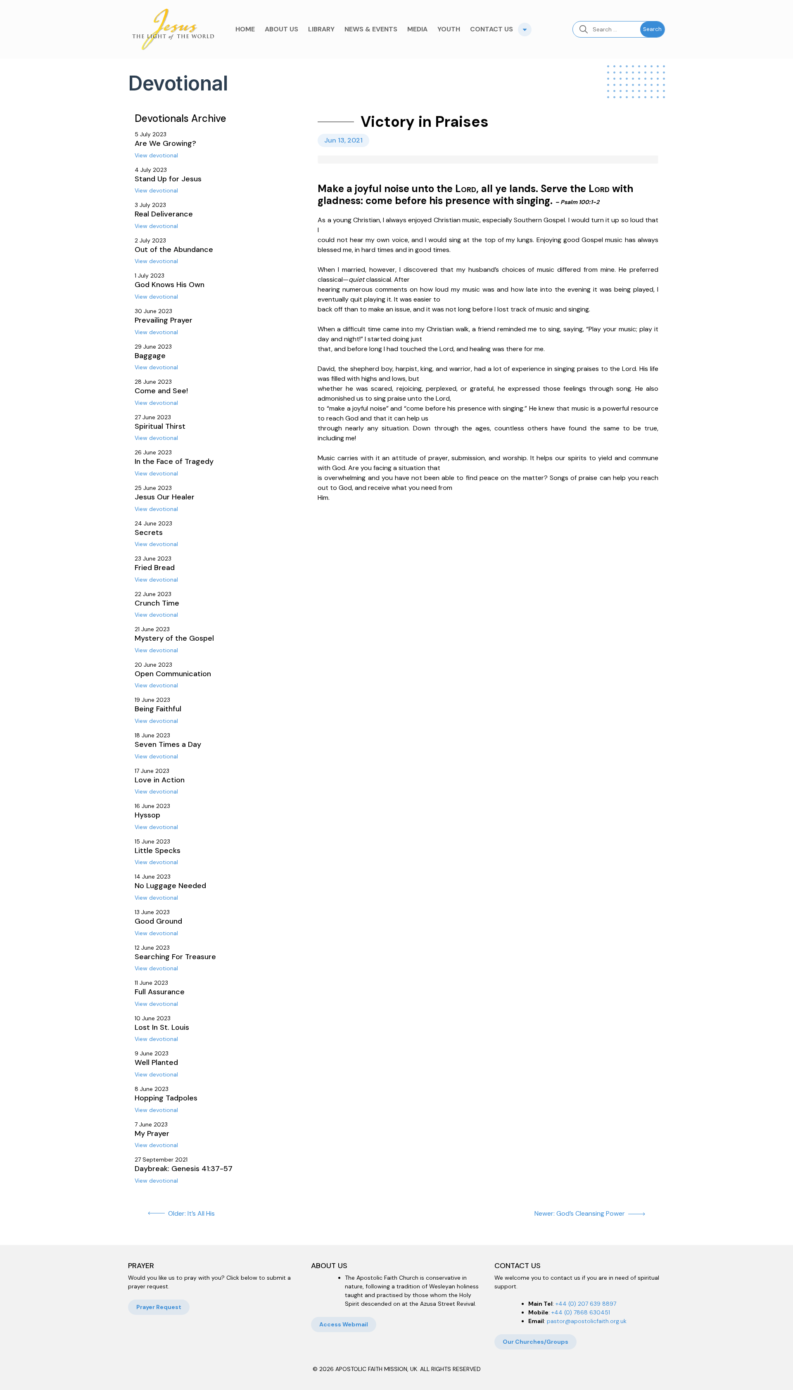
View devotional (156, 155)
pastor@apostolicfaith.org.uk (587, 1321)
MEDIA (417, 29)
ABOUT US (281, 29)
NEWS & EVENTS (370, 29)
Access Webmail (343, 1324)
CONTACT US (491, 29)
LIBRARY (321, 29)
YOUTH (448, 29)
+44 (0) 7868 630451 (580, 1312)
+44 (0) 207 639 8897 (586, 1303)
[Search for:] (606, 29)
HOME (245, 29)
